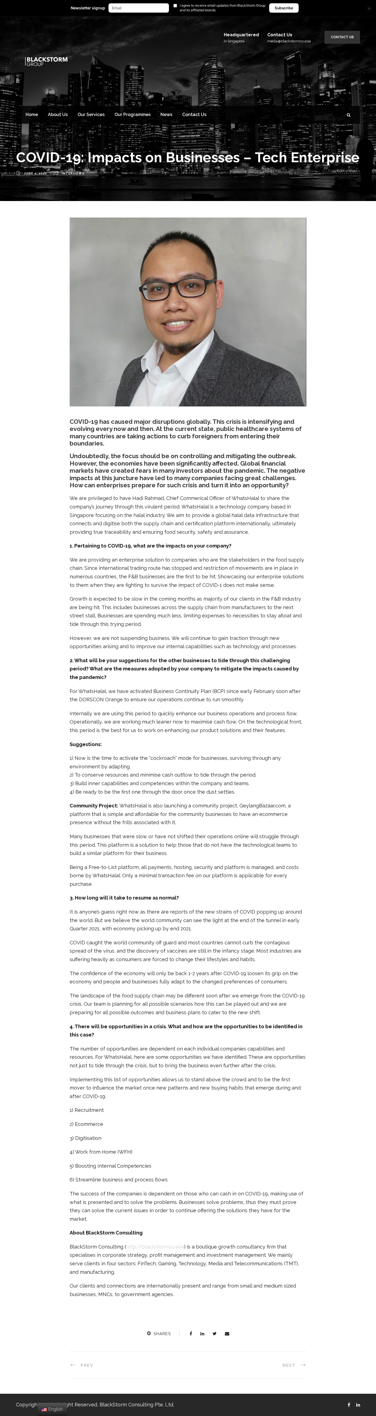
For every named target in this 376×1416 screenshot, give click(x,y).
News (166, 114)
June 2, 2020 (35, 173)
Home (32, 114)
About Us (58, 114)
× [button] (369, 8)
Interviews (73, 173)
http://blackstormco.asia (155, 1247)
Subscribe (284, 8)
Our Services (91, 114)
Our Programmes (133, 114)
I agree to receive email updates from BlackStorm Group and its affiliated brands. (222, 7)
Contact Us (342, 37)
